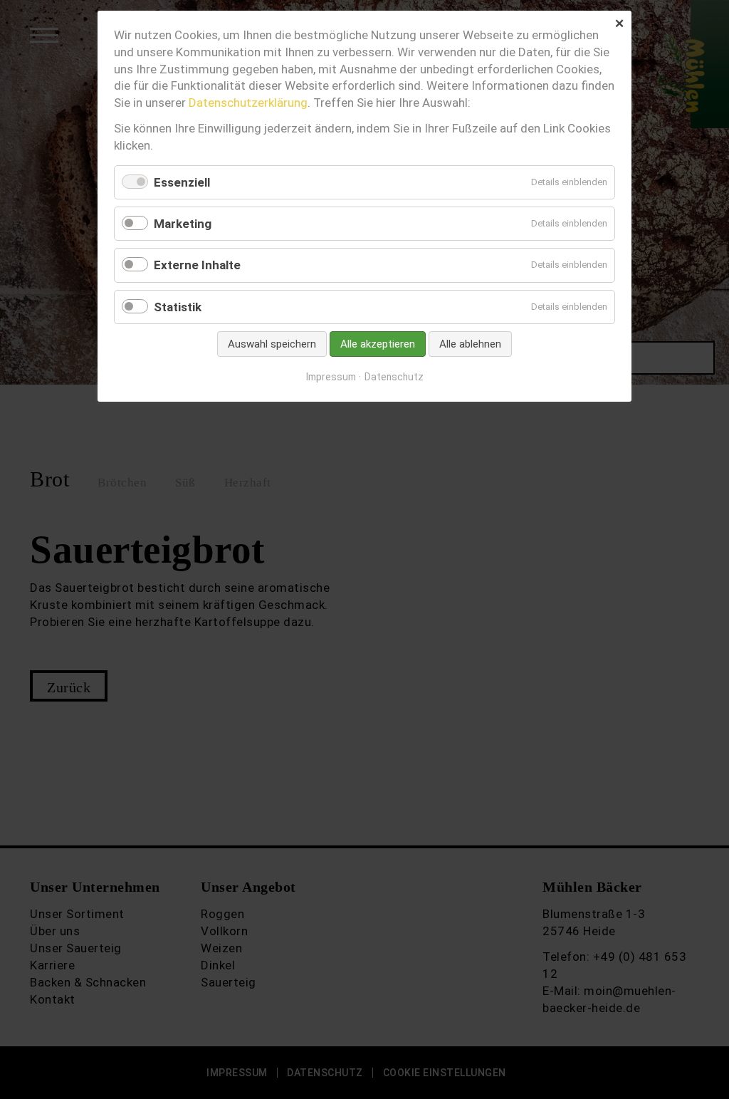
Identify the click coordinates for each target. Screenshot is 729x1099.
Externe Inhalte (197, 265)
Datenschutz (394, 376)
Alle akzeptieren (377, 344)
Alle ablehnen (470, 344)
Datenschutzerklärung (248, 102)
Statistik (177, 307)
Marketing (182, 224)
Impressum (331, 376)
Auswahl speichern (272, 344)
